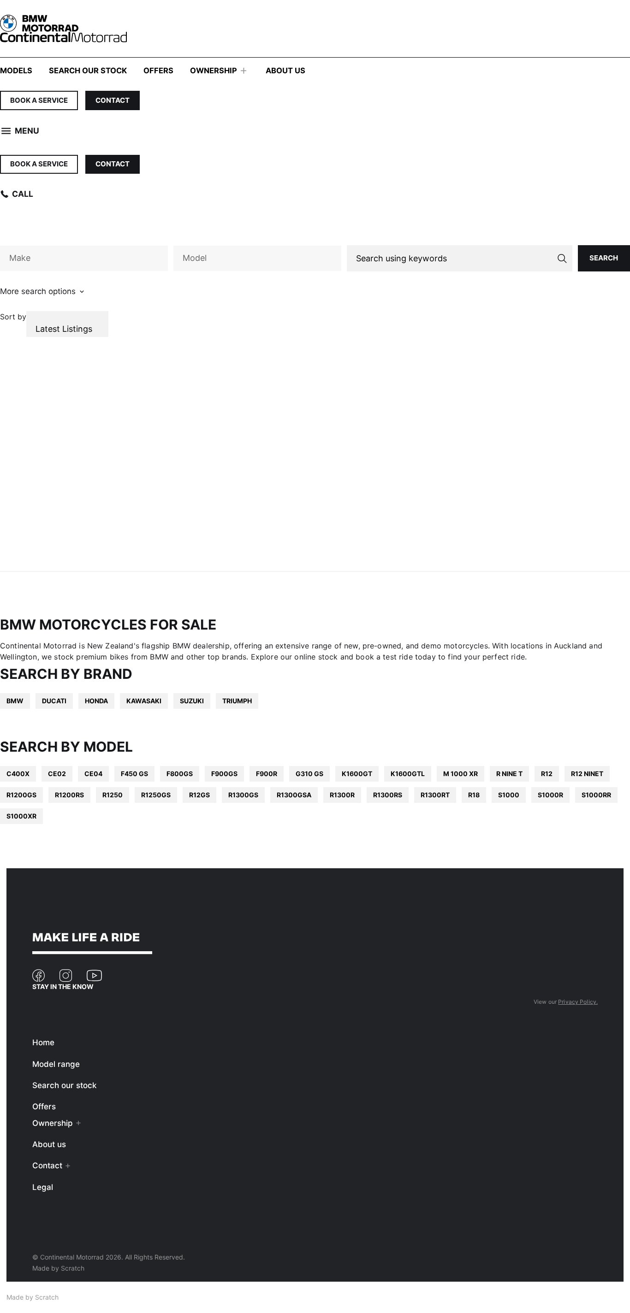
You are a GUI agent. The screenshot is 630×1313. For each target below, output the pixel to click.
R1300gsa (294, 795)
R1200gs (21, 795)
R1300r (342, 795)
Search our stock (88, 70)
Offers (158, 70)
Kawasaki (143, 701)
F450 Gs (134, 773)
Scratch (72, 1268)
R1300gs (243, 795)
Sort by (13, 316)
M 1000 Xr (460, 773)
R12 (547, 773)
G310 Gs (309, 773)
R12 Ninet (587, 773)
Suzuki (192, 701)
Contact (112, 100)
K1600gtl (408, 773)
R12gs (199, 795)
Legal (42, 1187)
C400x (18, 773)
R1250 (112, 795)
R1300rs (387, 795)
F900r (266, 773)
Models (16, 70)
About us (285, 70)
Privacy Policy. (578, 1001)
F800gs (179, 773)
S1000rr (596, 795)
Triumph (237, 701)
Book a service (39, 100)
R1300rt (435, 795)
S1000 (508, 795)
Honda (96, 701)
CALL (22, 194)
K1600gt (357, 773)
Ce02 (57, 773)
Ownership (213, 70)
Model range (56, 1064)
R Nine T (509, 773)
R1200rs (69, 795)
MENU (27, 130)
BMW (15, 701)
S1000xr (21, 816)
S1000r (550, 795)
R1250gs (156, 795)
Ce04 (93, 773)
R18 (474, 795)
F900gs (224, 773)
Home (43, 1042)
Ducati (54, 701)
